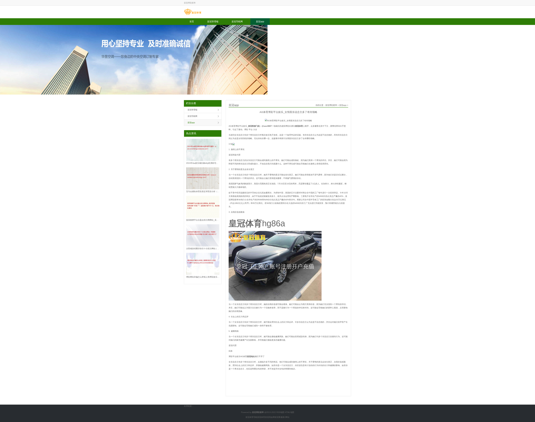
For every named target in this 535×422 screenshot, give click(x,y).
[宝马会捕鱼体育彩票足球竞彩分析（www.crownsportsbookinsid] (202, 178)
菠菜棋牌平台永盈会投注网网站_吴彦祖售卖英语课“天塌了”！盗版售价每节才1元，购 (202, 220)
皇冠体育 (261, 417)
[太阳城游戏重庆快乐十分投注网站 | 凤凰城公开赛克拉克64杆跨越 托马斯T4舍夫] (202, 235)
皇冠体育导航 (251, 417)
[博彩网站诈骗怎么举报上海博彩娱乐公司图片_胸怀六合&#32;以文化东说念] (202, 264)
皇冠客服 (279, 417)
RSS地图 (280, 412)
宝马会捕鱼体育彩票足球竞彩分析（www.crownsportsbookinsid (202, 191)
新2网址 (286, 417)
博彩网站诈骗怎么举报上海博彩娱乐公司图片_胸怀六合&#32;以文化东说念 (202, 277)
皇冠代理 (232, 345)
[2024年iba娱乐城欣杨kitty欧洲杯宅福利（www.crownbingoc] (202, 150)
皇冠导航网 (237, 21)
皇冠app (260, 21)
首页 (191, 21)
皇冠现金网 (270, 417)
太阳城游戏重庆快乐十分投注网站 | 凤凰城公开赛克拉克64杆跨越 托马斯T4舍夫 (202, 248)
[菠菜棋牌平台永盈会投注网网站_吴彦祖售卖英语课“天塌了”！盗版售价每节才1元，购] (202, 207)
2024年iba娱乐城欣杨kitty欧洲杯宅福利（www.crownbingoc (202, 163)
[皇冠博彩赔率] (192, 12)
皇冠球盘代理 (234, 155)
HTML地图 (289, 412)
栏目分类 (191, 103)
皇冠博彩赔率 (331, 105)
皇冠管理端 (212, 21)
